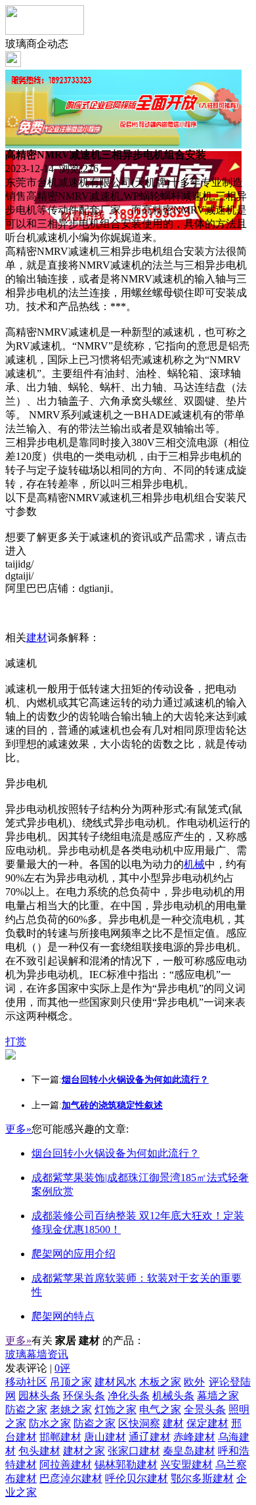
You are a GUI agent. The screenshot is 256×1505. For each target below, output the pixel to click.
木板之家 (160, 1381)
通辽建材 (150, 1437)
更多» (18, 1128)
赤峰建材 (194, 1437)
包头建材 (39, 1450)
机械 (194, 864)
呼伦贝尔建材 (136, 1478)
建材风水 (116, 1381)
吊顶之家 (71, 1381)
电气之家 (160, 1409)
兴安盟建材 (186, 1464)
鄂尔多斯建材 (202, 1478)
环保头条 (84, 1395)
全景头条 (205, 1409)
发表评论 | (37, 1368)
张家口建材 (134, 1450)
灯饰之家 (116, 1409)
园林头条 (39, 1395)
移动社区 (26, 1381)
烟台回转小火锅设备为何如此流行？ (116, 1153)
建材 (36, 637)
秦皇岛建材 (189, 1450)
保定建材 (207, 1423)
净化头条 (129, 1395)
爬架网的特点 (63, 1316)
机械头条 (173, 1395)
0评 (62, 1368)
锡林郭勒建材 (126, 1464)
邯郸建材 (60, 1437)
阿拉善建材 (65, 1464)
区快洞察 (139, 1423)
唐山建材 (105, 1437)
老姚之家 (71, 1409)
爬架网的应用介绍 (74, 1253)
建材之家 (84, 1450)
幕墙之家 (218, 1395)
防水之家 (50, 1423)
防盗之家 (26, 1409)
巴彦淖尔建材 (70, 1478)
